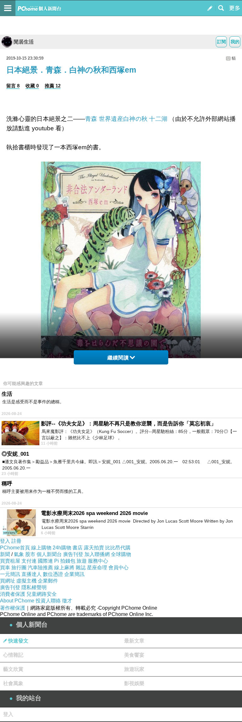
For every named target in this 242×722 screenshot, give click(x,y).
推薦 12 (52, 85)
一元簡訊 (10, 574)
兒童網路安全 (41, 594)
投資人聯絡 (48, 600)
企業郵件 (48, 580)
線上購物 (41, 547)
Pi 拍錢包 (64, 561)
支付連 (29, 561)
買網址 (7, 580)
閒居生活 (24, 41)
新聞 (5, 554)
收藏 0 (32, 85)
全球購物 (121, 554)
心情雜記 (13, 655)
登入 (5, 541)
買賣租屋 (10, 561)
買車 (5, 567)
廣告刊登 (73, 554)
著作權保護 (12, 608)
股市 (30, 554)
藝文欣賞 (13, 669)
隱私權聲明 (34, 587)
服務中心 (98, 561)
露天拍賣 (94, 547)
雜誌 (81, 567)
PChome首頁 (15, 547)
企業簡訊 (74, 574)
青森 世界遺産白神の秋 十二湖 (126, 118)
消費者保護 (12, 594)
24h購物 (62, 547)
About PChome (17, 600)
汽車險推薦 (40, 567)
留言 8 (13, 85)
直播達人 (31, 574)
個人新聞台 (49, 554)
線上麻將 (64, 567)
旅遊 (82, 561)
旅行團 (18, 567)
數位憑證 (53, 574)
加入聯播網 (97, 554)
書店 (77, 547)
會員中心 (118, 567)
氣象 (19, 554)
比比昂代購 (117, 547)
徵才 (67, 600)
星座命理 (97, 567)
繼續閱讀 (118, 357)
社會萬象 (13, 683)
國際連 (45, 561)
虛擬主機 (26, 580)
